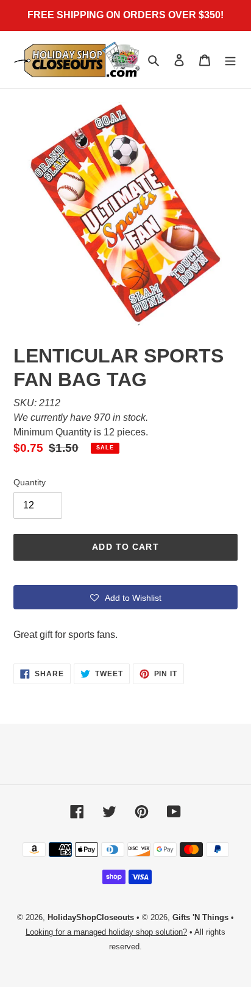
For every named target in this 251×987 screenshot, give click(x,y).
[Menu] (230, 59)
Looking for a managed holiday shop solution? (106, 932)
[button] (125, 597)
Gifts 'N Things (200, 917)
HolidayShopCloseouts (91, 917)
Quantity (29, 482)
